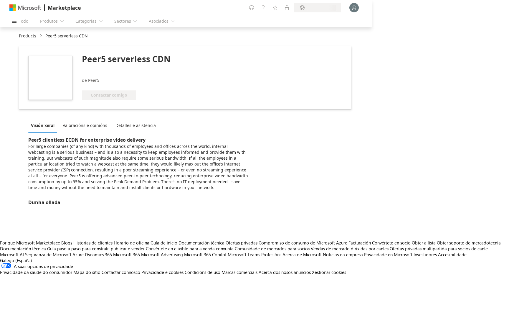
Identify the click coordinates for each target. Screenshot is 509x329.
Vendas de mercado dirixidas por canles (350, 249)
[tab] (44, 125)
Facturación (359, 243)
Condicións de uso (202, 272)
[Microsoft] (25, 7)
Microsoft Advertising (162, 254)
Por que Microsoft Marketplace (30, 243)
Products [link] (27, 36)
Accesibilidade (452, 254)
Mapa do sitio (86, 272)
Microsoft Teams (244, 254)
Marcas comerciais (239, 272)
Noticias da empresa (343, 254)
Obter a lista (424, 243)
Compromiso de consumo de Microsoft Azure (303, 243)
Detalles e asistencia (135, 125)
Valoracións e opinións (85, 125)
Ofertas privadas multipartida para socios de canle (439, 249)
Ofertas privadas (241, 243)
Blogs (66, 243)
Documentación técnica (201, 243)
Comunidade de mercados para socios (272, 249)
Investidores (425, 254)
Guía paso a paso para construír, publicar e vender (96, 249)
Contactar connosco (121, 272)
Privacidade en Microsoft (388, 254)
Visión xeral (42, 125)
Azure (78, 254)
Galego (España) (16, 260)
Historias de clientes (93, 243)
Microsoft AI (12, 254)
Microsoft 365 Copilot (205, 254)
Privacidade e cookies (162, 272)
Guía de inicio (164, 243)
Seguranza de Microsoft (48, 254)
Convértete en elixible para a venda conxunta (190, 249)
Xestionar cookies (329, 272)
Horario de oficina (131, 243)
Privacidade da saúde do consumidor (36, 272)
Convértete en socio (391, 243)
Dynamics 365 (98, 254)
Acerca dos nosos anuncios (285, 272)
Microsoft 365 (126, 254)
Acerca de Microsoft (302, 254)
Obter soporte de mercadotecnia (469, 243)
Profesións (271, 254)
